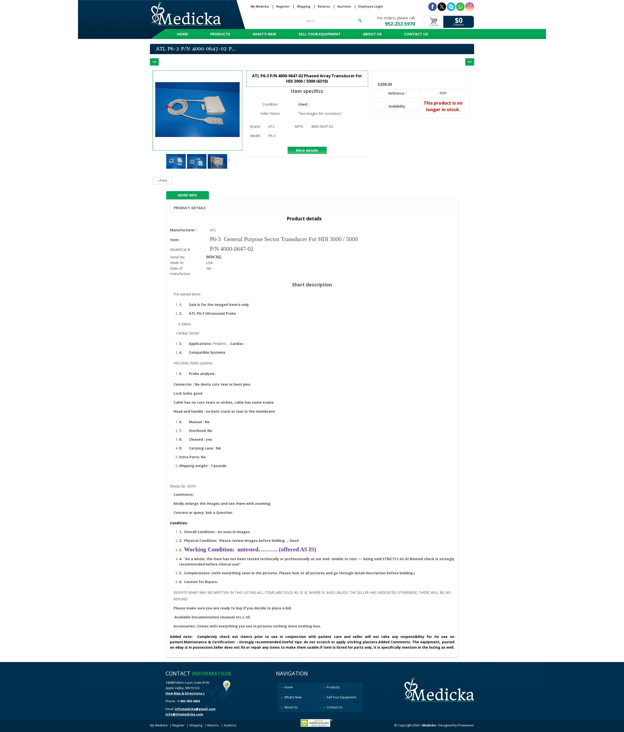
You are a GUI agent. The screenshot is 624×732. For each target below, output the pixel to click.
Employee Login (370, 6)
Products (220, 33)
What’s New (264, 33)
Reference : (397, 93)
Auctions (344, 6)
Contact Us (416, 33)
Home (182, 33)
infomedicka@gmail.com (195, 709)
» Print (162, 180)
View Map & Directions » (185, 693)
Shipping (303, 6)
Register (283, 6)
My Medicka (260, 6)
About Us (372, 33)
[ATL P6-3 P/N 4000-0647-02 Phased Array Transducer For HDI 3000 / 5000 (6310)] (176, 169)
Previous (163, 160)
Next (229, 160)
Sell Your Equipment (320, 33)
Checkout (458, 24)
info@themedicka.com (184, 714)
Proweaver (466, 725)
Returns (324, 6)
